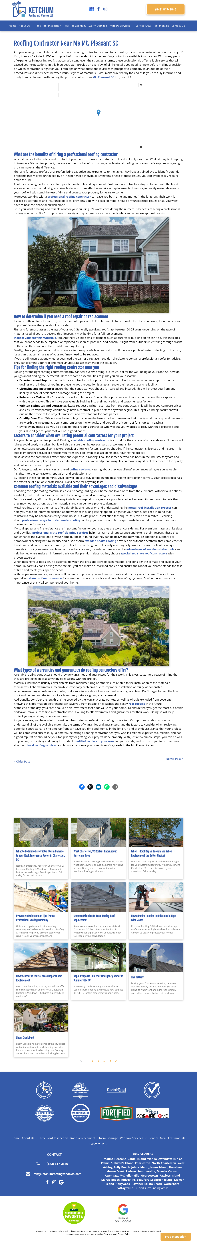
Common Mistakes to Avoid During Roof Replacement (94, 918)
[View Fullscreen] (56, 95)
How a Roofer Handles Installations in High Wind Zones (153, 918)
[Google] (61, 1182)
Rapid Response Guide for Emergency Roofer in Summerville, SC (98, 978)
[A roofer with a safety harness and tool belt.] (156, 897)
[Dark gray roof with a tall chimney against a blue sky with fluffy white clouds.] (156, 957)
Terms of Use (110, 1234)
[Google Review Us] (123, 1213)
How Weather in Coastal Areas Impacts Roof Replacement (39, 978)
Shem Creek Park (25, 1037)
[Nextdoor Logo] (74, 1213)
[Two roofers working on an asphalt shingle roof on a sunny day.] (156, 832)
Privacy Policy (124, 1234)
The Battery (137, 977)
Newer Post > (174, 759)
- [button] (56, 89)
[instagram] (105, 9)
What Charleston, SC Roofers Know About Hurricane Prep (95, 853)
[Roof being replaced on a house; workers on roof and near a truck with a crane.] (41, 1017)
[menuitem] (13, 25)
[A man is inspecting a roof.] (41, 897)
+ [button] (56, 85)
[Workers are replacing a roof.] (41, 957)
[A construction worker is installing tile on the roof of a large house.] (98, 897)
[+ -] (98, 115)
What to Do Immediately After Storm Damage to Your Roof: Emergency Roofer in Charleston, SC (40, 855)
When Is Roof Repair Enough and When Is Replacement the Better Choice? (153, 853)
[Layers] (141, 85)
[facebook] (98, 9)
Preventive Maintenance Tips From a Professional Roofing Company (35, 918)
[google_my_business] (91, 9)
